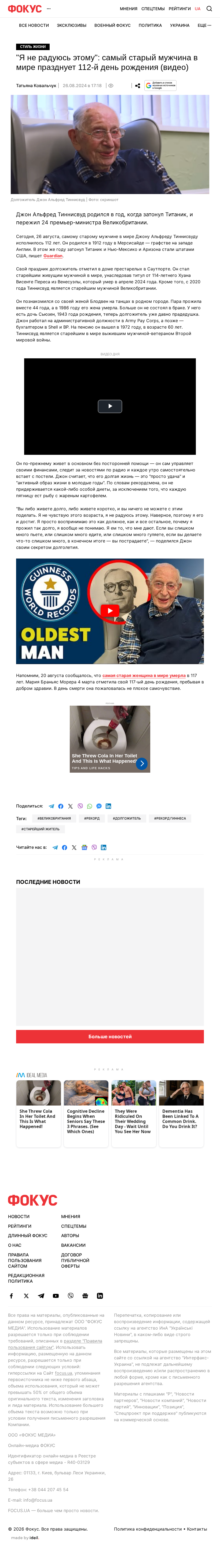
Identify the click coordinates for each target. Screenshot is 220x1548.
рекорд (93, 818)
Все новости (34, 25)
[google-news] (85, 1295)
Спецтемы (153, 9)
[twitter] (26, 1295)
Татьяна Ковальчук (36, 85)
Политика (150, 25)
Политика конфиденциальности (148, 1529)
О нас (14, 1245)
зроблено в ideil (25, 1538)
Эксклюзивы (71, 25)
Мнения (128, 9)
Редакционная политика (26, 1278)
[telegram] (41, 1295)
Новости (19, 1216)
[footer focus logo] (32, 1200)
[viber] (70, 1295)
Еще (202, 25)
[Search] (209, 8)
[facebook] (11, 1295)
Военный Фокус (112, 25)
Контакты (197, 1529)
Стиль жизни (33, 47)
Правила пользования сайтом (25, 1260)
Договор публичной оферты (75, 1260)
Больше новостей (110, 1036)
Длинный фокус (27, 1235)
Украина (180, 25)
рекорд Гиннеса (171, 818)
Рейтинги (180, 9)
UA (198, 9)
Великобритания (55, 818)
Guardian (53, 255)
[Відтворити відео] (110, 611)
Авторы (70, 1235)
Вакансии (73, 1245)
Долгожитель (128, 818)
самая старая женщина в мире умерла (144, 675)
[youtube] (56, 1295)
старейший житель (42, 829)
